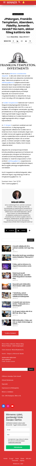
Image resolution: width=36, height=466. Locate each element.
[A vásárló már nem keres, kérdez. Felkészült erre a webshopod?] (6, 304)
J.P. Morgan (7, 125)
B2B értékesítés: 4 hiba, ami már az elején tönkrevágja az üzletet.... (22, 322)
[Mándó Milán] (18, 195)
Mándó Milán (14, 37)
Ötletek (22, 458)
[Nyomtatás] (26, 41)
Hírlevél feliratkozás (7, 380)
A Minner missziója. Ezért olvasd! (11, 376)
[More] (29, 230)
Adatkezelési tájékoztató (9, 357)
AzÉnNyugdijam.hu (8, 82)
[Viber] (30, 41)
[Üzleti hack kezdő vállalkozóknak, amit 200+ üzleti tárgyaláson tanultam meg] (6, 275)
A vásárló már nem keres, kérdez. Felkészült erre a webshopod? (22, 303)
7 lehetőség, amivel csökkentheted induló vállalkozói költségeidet (21, 294)
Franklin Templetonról (10, 103)
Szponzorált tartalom (18, 14)
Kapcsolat (5, 384)
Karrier (22, 353)
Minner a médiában (7, 392)
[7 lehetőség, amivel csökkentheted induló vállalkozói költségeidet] (6, 295)
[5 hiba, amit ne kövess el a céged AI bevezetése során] (6, 266)
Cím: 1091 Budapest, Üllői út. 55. (11, 395)
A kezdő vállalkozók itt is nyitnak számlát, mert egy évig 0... (23, 247)
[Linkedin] (17, 41)
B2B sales (28, 458)
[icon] (23, 2)
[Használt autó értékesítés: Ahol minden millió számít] (6, 286)
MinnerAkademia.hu (18, 349)
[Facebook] (13, 41)
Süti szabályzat (6, 359)
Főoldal (5, 458)
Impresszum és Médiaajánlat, (10, 388)
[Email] (22, 41)
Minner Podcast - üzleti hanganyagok (13, 346)
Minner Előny (20, 344)
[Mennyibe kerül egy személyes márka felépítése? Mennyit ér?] (6, 257)
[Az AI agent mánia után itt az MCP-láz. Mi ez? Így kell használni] (6, 313)
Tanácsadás (15, 460)
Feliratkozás (18, 447)
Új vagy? (11, 458)
